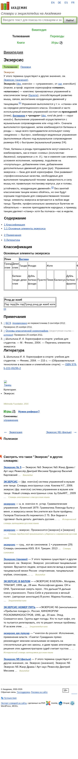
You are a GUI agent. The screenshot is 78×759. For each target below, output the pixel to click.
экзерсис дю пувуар (17, 633)
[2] (52, 187)
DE (59, 2)
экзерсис (9, 503)
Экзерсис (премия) (16, 559)
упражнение (11, 420)
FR (72, 2)
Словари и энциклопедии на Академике (31, 13)
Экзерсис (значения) (16, 79)
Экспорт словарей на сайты (14, 703)
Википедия (39, 29)
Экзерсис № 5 (12, 467)
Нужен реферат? (29, 411)
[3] (5, 309)
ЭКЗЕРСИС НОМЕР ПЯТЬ (19, 607)
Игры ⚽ (57, 42)
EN (52, 2)
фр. (19, 83)
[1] (20, 103)
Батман (24, 259)
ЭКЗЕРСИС (11, 481)
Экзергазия (15, 432)
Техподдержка (23, 692)
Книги (21, 42)
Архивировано (19, 323)
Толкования (21, 36)
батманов (19, 115)
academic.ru (14, 6)
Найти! (70, 20)
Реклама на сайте (39, 692)
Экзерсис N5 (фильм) (59, 432)
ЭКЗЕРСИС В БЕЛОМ (17, 581)
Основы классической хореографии (27, 330)
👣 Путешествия (9, 698)
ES (66, 2)
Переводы (57, 36)
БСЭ (8, 323)
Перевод (25, 66)
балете (33, 95)
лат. (60, 83)
